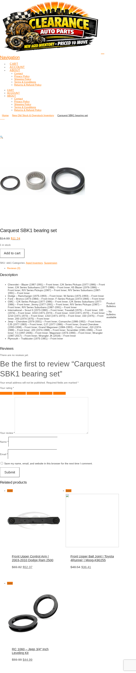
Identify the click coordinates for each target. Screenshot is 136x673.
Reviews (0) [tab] (13, 268)
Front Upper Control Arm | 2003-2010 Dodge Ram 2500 (32, 558)
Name (4, 441)
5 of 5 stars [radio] (59, 393)
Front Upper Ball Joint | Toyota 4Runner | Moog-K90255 (92, 558)
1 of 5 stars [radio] (6, 393)
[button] (1, 137)
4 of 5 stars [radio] (46, 393)
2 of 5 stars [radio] (19, 393)
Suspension (50, 262)
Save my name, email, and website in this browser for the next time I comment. (48, 463)
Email (4, 454)
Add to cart (12, 253)
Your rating (7, 388)
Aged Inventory (34, 262)
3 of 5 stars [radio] (33, 393)
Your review (7, 432)
